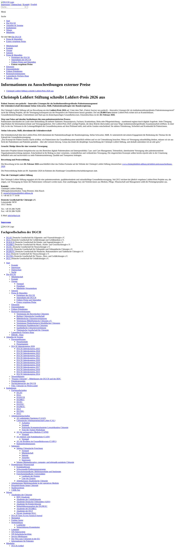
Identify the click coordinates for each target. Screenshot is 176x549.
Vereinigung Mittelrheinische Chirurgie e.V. (34, 321)
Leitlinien (15, 529)
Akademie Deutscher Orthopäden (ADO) (33, 502)
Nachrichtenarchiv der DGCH (23, 383)
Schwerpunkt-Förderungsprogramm (31, 469)
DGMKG (10, 244)
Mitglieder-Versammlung (26, 288)
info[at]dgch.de (14, 215)
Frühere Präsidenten (14, 71)
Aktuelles (25, 458)
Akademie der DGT (24, 511)
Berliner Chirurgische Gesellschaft (30, 316)
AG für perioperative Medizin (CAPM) (32, 432)
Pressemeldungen (18, 339)
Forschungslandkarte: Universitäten (30, 474)
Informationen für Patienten (22, 541)
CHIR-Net (15, 490)
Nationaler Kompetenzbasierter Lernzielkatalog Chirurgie (45, 427)
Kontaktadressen (23, 467)
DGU (8, 258)
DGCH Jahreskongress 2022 (28, 355)
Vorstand (20, 284)
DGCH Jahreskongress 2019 (28, 362)
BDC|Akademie (23, 497)
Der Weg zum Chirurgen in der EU (25, 539)
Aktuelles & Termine (14, 25)
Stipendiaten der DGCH (21, 60)
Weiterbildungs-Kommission (28, 527)
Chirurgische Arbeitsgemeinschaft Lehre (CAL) (35, 420)
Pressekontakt (22, 342)
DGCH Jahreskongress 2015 (28, 372)
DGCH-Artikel (17, 546)
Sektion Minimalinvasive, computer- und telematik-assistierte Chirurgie (45, 462)
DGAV (9, 238)
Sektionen (15, 446)
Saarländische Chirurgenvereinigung (31, 328)
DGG (8, 240)
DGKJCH (10, 242)
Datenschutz (16, 4)
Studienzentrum (17, 488)
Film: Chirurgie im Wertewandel (24, 386)
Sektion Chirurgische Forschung (29, 448)
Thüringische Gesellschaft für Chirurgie (32, 330)
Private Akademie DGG (26, 513)
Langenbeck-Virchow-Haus (17, 76)
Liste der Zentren (29, 478)
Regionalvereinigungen (15, 74)
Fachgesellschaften (19, 390)
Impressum (5, 4)
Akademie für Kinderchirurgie (28, 504)
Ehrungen (10, 67)
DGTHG (10, 256)
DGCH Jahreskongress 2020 (28, 360)
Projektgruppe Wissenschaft (22, 464)
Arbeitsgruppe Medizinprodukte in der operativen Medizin (35, 483)
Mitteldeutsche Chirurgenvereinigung (31, 318)
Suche (13, 272)
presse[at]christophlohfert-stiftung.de (18, 193)
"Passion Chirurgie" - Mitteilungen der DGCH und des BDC (36, 379)
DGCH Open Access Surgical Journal (26, 515)
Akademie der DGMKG (26, 509)
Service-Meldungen (19, 536)
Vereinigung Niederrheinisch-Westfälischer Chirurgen (38, 323)
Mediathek (15, 518)
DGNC (9, 247)
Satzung (9, 53)
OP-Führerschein (18, 532)
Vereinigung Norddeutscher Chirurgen (32, 325)
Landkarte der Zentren (31, 476)
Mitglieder (10, 32)
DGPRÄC (10, 251)
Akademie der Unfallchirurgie (28, 499)
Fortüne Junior (17, 520)
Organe (9, 50)
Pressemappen (22, 344)
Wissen (9, 30)
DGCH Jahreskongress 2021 (28, 358)
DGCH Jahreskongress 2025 (28, 349)
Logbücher (20, 525)
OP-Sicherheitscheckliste (21, 534)
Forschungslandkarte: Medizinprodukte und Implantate (38, 471)
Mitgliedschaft (12, 46)
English (34, 4)
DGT (8, 254)
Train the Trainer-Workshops (33, 430)
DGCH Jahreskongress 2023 (28, 353)
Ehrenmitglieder (12, 69)
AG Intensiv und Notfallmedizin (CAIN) (33, 437)
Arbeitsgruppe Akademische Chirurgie (32, 481)
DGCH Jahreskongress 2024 (28, 351)
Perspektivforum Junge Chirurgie (24, 485)
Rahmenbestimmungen (25, 444)
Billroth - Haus (12, 78)
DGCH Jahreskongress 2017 (28, 367)
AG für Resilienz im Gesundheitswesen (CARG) (36, 441)
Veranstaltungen (17, 376)
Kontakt (26, 4)
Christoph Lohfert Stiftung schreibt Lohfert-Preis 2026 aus (30, 91)
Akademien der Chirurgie (21, 495)
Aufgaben (26, 423)
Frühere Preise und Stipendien (23, 62)
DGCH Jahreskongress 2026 (23, 346)
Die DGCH (11, 23)
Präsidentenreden (18, 381)
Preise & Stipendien (14, 39)
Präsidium (20, 286)
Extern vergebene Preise (16, 41)
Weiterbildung (17, 522)
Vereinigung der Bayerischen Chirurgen (32, 314)
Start (8, 21)
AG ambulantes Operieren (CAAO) (31, 418)
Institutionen (11, 28)
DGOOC (10, 249)
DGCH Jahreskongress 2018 (28, 365)
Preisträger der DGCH (20, 57)
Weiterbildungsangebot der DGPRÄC (31, 506)
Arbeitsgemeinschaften (20, 416)
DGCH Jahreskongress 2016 (28, 369)
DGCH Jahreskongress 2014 (28, 374)
